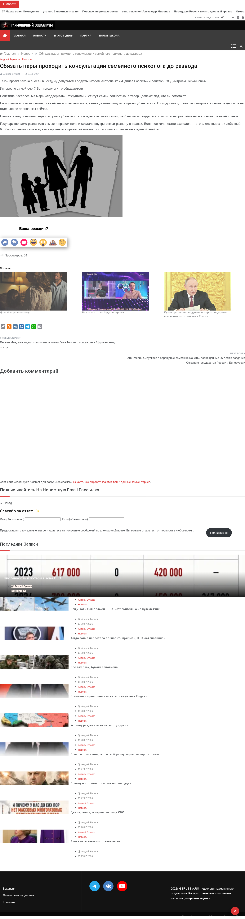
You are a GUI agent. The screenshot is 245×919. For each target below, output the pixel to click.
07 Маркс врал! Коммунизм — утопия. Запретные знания (40, 11)
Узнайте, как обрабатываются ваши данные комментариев (111, 481)
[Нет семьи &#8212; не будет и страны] (121, 291)
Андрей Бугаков (10, 59)
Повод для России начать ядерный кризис (203, 11)
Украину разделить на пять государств (99, 725)
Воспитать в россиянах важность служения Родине (108, 696)
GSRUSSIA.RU (189, 888)
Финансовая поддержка (18, 895)
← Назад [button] (6, 503)
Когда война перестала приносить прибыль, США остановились (117, 638)
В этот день (63, 35)
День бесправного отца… (16, 312)
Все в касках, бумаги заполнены (94, 667)
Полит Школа (109, 35)
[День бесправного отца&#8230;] (39, 291)
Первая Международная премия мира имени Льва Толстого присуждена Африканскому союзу (57, 345)
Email (75, 519)
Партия (85, 35)
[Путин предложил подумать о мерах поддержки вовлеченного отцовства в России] (203, 291)
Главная (19, 35)
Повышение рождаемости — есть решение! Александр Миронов (126, 11)
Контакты (9, 902)
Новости (40, 35)
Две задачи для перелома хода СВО (97, 812)
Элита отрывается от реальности (95, 841)
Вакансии (9, 888)
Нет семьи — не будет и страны (103, 312)
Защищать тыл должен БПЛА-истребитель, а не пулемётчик (114, 609)
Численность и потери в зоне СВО (32, 578)
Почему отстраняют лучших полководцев (100, 783)
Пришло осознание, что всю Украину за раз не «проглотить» (114, 754)
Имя (12, 519)
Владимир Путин (233, 916)
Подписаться (219, 532)
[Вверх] (235, 911)
